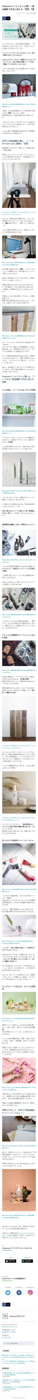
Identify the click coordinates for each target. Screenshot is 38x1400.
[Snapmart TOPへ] (5, 1316)
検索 (4, 1343)
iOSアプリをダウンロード (9, 1326)
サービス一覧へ (6, 1337)
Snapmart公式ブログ (17, 1316)
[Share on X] (8, 18)
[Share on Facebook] (4, 18)
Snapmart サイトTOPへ (9, 1332)
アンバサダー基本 (31, 13)
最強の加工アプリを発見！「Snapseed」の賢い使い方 (18, 1355)
